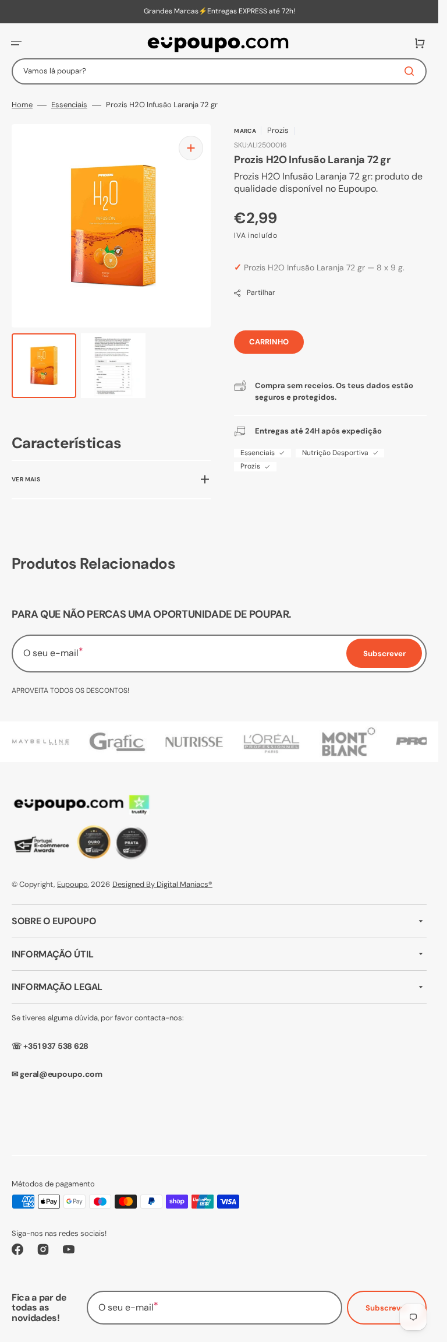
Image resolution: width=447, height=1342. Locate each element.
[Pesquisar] (411, 71)
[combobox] (219, 71)
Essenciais (69, 105)
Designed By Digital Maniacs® (162, 884)
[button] (16, 43)
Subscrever (387, 1308)
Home (22, 105)
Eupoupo (72, 884)
